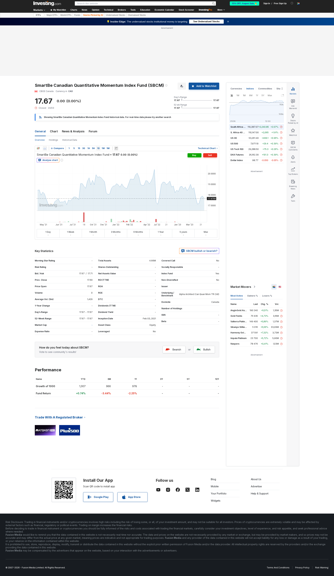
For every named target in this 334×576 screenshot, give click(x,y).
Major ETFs (52, 15)
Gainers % (252, 295)
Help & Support (259, 493)
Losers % (267, 295)
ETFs (38, 15)
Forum (93, 131)
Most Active (236, 295)
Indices (250, 88)
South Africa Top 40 (240, 127)
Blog (213, 479)
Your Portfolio (218, 493)
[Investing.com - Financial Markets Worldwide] (47, 3)
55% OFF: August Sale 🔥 (244, 3)
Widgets (215, 500)
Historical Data (69, 140)
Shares (280, 88)
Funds (77, 15)
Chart (54, 131)
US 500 (234, 143)
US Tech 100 (236, 149)
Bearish (177, 349)
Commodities (265, 88)
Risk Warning (321, 567)
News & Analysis (73, 131)
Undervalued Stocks (115, 15)
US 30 (233, 138)
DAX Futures (237, 154)
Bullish (206, 349)
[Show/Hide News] (116, 148)
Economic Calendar (164, 10)
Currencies (236, 88)
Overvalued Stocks (137, 15)
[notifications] (292, 3)
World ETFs (65, 15)
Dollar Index (236, 160)
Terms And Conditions (278, 567)
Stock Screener (186, 10)
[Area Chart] (45, 148)
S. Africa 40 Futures (240, 132)
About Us (256, 479)
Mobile (215, 486)
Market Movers (240, 287)
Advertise (256, 486)
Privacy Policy (302, 567)
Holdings (53, 140)
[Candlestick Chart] (38, 148)
